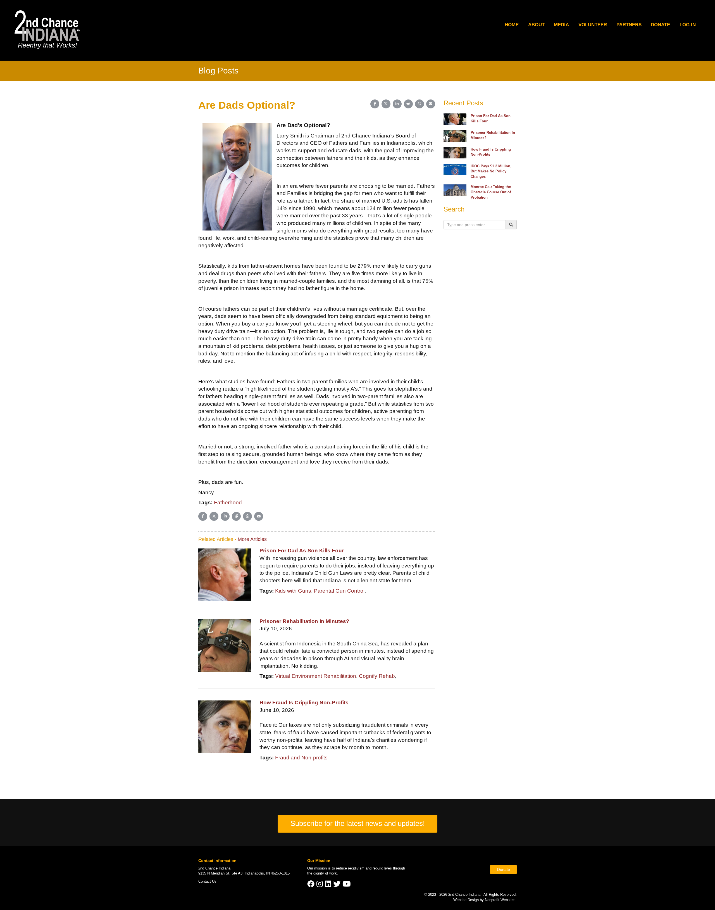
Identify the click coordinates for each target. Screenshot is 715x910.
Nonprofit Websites (500, 900)
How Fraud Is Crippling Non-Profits (304, 702)
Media (561, 24)
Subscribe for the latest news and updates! (357, 823)
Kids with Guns (293, 591)
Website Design (466, 900)
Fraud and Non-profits (301, 758)
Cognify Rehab (377, 676)
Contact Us (207, 881)
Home (512, 24)
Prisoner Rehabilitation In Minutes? (304, 621)
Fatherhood (228, 502)
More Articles (252, 539)
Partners (629, 24)
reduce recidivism (350, 868)
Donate (660, 24)
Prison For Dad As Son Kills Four (301, 550)
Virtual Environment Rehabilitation (315, 676)
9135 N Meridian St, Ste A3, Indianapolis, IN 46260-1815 (244, 873)
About (536, 24)
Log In (688, 24)
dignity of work (325, 873)
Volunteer (592, 24)
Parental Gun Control (339, 591)
